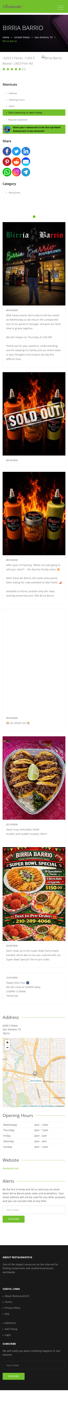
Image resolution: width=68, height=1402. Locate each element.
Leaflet (24, 1106)
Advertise (10, 1323)
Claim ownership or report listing (25, 112)
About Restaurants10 (17, 1296)
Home (6, 37)
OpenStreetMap (47, 1106)
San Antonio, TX (44, 37)
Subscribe (13, 1219)
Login (8, 1335)
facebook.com (11, 1168)
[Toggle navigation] (61, 7)
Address (12, 93)
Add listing (11, 1329)
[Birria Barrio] (35, 1074)
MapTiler (34, 1106)
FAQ (7, 1314)
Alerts (11, 106)
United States (22, 37)
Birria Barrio (36, 1080)
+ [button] (7, 1042)
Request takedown (18, 119)
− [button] (7, 1047)
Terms (8, 1302)
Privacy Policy (12, 1307)
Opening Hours (16, 99)
